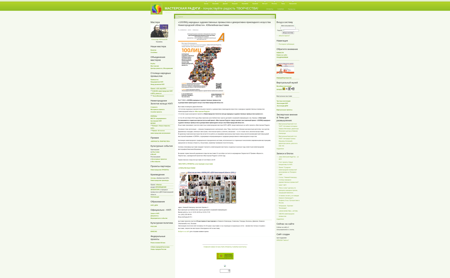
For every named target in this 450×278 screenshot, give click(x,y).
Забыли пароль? (284, 36)
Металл (264, 3)
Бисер (206, 3)
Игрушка (235, 3)
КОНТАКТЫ (243, 247)
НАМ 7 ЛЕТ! (282, 185)
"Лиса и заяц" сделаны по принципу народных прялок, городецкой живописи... (288, 190)
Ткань (283, 3)
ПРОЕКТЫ (269, 9)
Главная (180, 16)
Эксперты (168, 12)
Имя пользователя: (288, 25)
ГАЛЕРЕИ (280, 9)
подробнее (280, 149)
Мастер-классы (181, 12)
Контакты (211, 12)
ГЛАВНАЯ (207, 247)
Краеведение (156, 12)
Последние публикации (286, 44)
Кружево (255, 3)
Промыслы (291, 9)
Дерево (225, 3)
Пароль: (280, 30)
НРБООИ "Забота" (283, 240)
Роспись (274, 3)
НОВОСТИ (214, 247)
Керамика (245, 3)
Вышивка (215, 3)
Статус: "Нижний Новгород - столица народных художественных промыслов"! (288, 180)
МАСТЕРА (221, 247)
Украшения (293, 3)
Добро (192, 12)
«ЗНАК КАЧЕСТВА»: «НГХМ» (288, 211)
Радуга (201, 12)
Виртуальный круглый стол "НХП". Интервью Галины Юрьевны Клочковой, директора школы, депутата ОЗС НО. (288, 141)
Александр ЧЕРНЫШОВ (159, 39)
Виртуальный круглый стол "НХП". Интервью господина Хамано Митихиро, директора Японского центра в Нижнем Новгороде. (289, 128)
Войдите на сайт (183, 231)
